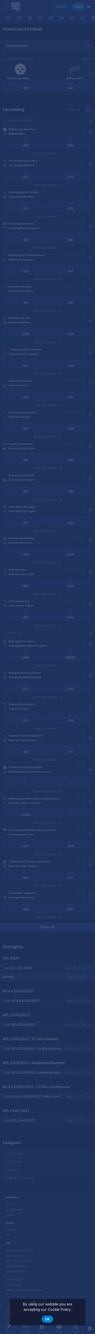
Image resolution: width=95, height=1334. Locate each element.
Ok (47, 1319)
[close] (88, 6)
